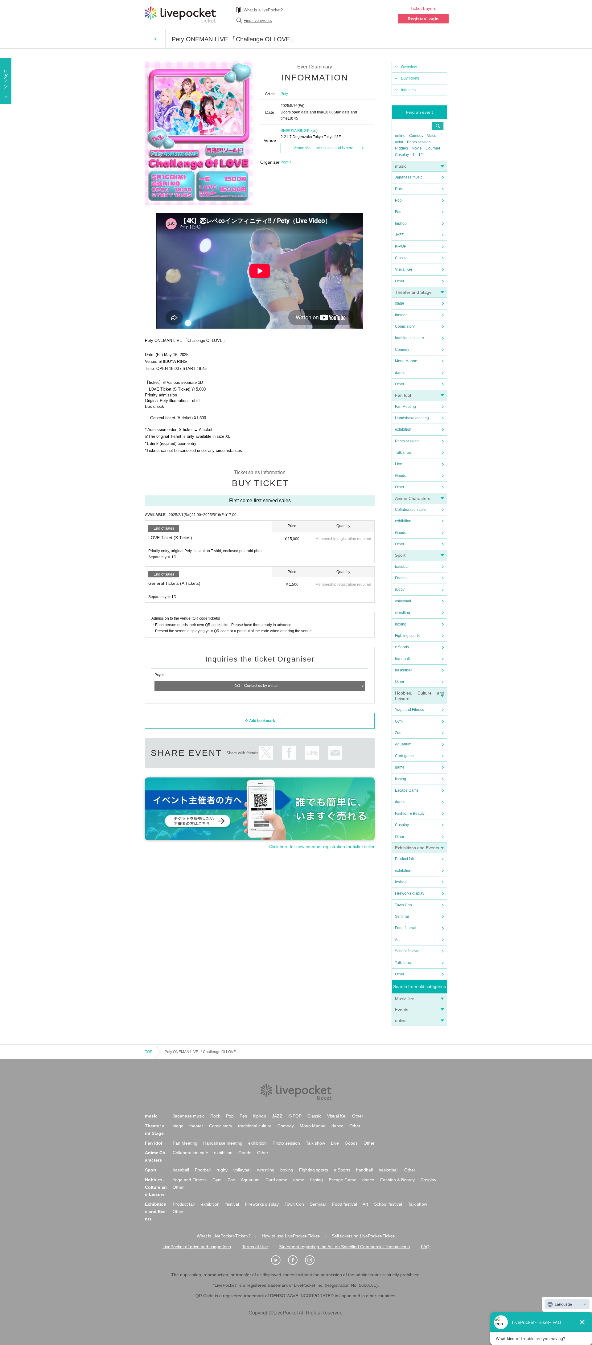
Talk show (403, 452)
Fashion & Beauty (410, 813)
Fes (398, 212)
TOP (148, 1052)
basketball (403, 670)
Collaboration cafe (410, 509)
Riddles (401, 148)
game (400, 767)
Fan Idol (403, 395)
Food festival (405, 928)
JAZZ (399, 235)
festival (401, 882)
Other (399, 281)
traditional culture (409, 338)
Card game (404, 756)
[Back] (155, 38)
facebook (289, 753)
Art (397, 939)
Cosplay (402, 155)
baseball (402, 566)
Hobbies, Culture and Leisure (156, 1187)
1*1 (421, 155)
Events (401, 1009)
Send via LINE (312, 753)
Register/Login (423, 18)
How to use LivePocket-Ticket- (291, 1235)
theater (401, 315)
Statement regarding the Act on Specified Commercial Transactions (344, 1246)
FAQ (425, 1246)
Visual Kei (403, 269)
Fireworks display (409, 893)
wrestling (402, 612)
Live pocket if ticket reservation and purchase (180, 14)
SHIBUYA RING (293, 131)
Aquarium (403, 744)
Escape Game (407, 790)
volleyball (403, 601)
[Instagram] (313, 1260)
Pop (398, 200)
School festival (407, 951)
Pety (284, 94)
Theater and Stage (413, 292)
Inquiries (408, 90)
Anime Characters (412, 498)
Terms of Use (255, 1246)
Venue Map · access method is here (323, 148)
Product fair (404, 859)
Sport (400, 555)
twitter (266, 753)
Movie (417, 148)
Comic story (405, 326)
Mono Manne (406, 361)
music (400, 166)
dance (400, 373)
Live (398, 464)
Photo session (419, 142)
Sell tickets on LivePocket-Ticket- (364, 1235)
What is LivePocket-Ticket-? (224, 1235)
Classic (401, 258)
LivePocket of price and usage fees (196, 1246)
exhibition (403, 429)
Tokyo (311, 131)
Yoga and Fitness (409, 709)
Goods (400, 476)
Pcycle (286, 162)
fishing (400, 779)
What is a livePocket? (263, 10)
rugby (400, 589)
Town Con (403, 905)
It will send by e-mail (335, 753)
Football (402, 578)
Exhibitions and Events (417, 847)
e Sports (402, 647)
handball (402, 659)
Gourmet (433, 148)
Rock (399, 189)
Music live (404, 998)
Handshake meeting (412, 418)
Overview (409, 67)
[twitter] (279, 1260)
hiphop (401, 223)
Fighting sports (407, 636)
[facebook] (296, 1260)
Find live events (258, 20)
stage (399, 303)
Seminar (402, 916)
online (400, 135)
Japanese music (408, 177)
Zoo (398, 733)
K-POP (400, 246)
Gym (399, 721)
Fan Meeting (405, 406)
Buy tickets (410, 78)
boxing (400, 624)
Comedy (416, 135)
